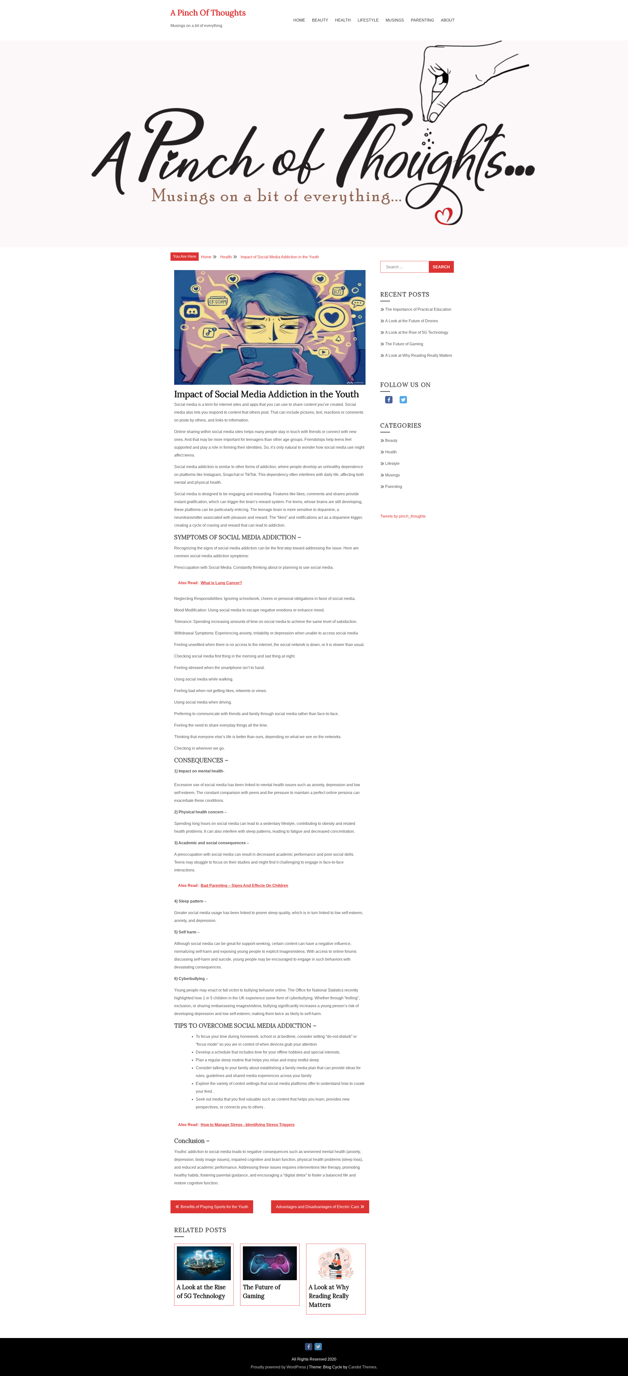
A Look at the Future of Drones (411, 321)
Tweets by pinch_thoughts (403, 516)
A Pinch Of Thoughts (208, 13)
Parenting (422, 20)
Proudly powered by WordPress (278, 1367)
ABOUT (448, 20)
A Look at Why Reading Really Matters (418, 355)
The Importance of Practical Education (418, 309)
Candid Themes (362, 1367)
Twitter (403, 399)
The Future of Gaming (404, 344)
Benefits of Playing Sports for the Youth (214, 1207)
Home (299, 20)
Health (343, 20)
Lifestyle (368, 20)
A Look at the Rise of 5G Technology (416, 332)
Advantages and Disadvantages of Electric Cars (317, 1207)
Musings (395, 20)
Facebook (388, 399)
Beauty (320, 20)
